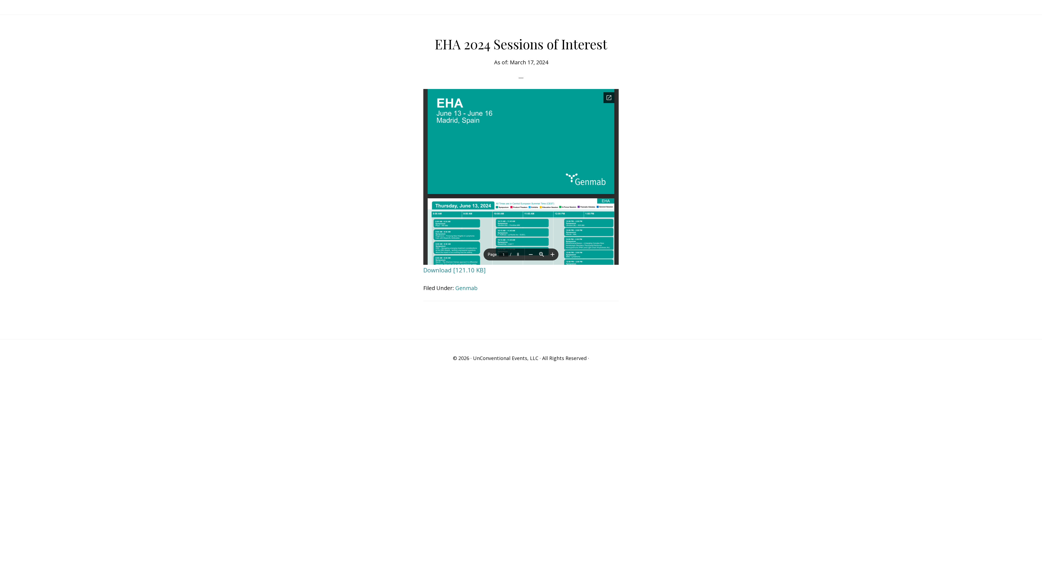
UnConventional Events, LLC (505, 358)
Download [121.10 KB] (454, 270)
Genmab (466, 288)
